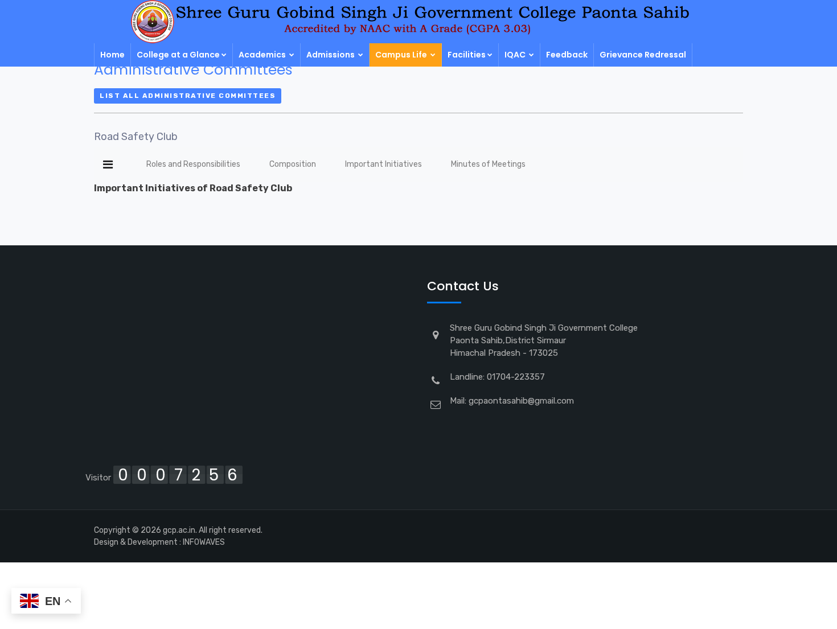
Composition (292, 164)
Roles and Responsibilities (193, 164)
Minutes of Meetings (488, 164)
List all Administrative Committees (188, 96)
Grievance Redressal (643, 54)
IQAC (515, 54)
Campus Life (402, 54)
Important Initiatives (383, 164)
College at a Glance (178, 54)
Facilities (467, 54)
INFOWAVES (204, 542)
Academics (263, 54)
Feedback (567, 54)
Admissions (331, 54)
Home (112, 54)
